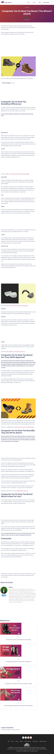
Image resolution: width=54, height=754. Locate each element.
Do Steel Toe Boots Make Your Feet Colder (18, 305)
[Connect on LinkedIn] (3, 595)
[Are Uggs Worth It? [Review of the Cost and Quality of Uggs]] (18, 673)
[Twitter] (23, 738)
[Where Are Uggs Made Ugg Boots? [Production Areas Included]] (18, 695)
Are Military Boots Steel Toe (21, 490)
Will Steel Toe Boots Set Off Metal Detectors (24, 427)
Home (26, 7)
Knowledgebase (46, 2)
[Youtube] (28, 738)
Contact (16, 741)
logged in (9, 729)
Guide (40, 2)
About (12, 741)
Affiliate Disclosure (42, 741)
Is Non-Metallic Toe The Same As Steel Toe (15, 351)
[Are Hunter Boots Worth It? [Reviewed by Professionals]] (18, 629)
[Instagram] (26, 738)
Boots (28, 2)
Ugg (18, 658)
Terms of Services (27, 741)
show (13, 82)
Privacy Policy (35, 741)
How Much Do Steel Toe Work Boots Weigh (19, 173)
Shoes (34, 2)
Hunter (18, 636)
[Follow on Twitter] (5, 595)
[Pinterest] (31, 738)
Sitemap (21, 741)
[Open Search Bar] (51, 2)
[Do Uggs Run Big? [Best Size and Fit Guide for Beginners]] (18, 651)
